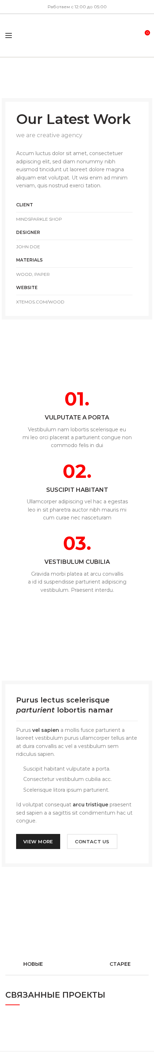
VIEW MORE (38, 841)
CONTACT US (92, 841)
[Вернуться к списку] (77, 964)
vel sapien (45, 730)
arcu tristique (90, 804)
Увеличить (143, 1017)
